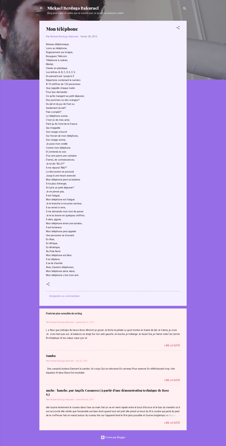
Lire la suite (172, 345)
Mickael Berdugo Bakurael (73, 8)
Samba (51, 356)
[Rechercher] (185, 9)
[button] (178, 28)
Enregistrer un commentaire (64, 296)
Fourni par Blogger (115, 437)
